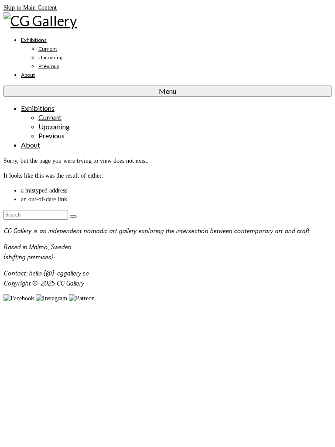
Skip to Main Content (30, 7)
